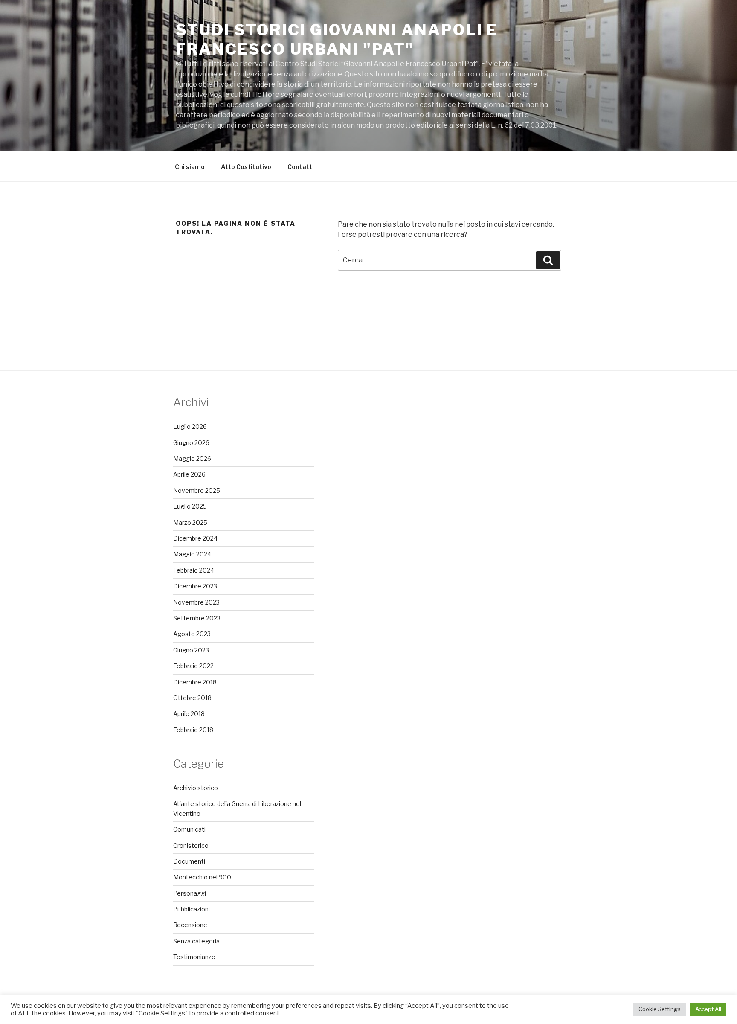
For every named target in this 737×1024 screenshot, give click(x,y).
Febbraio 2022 (193, 665)
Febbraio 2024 (193, 570)
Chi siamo (190, 166)
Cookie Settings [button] (659, 1009)
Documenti (189, 861)
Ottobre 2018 (192, 697)
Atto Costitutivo (246, 166)
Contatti (300, 166)
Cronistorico (191, 845)
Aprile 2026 (189, 474)
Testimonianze (194, 956)
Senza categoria (196, 941)
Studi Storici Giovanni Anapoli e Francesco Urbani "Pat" (337, 39)
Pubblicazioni (191, 909)
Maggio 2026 (192, 458)
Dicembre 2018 (195, 682)
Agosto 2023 (192, 633)
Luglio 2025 (190, 506)
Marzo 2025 (190, 522)
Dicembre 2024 (195, 538)
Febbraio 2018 (193, 729)
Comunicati (189, 829)
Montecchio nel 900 (202, 877)
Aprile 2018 (189, 713)
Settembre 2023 (197, 618)
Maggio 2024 (192, 554)
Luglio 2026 (190, 426)
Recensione (190, 924)
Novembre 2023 (196, 602)
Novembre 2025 (196, 490)
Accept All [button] (708, 1009)
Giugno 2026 (191, 442)
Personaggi (189, 893)
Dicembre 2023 (195, 586)
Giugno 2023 (191, 650)
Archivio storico (195, 787)
